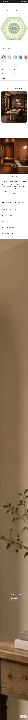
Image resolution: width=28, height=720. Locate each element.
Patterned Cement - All (11, 10)
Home (2, 10)
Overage (4, 71)
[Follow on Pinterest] (5, 1)
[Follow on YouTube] (7, 1)
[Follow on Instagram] (3, 1)
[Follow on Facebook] (1, 1)
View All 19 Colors (22, 53)
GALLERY (14, 599)
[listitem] (3, 57)
